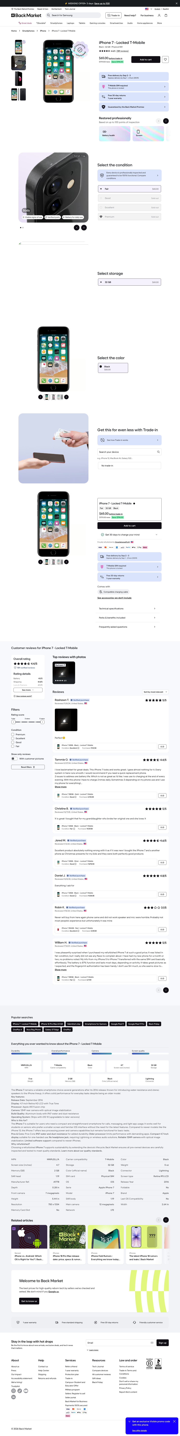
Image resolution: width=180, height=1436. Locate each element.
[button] (80, 50)
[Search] (48, 15)
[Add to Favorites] (165, 59)
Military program (72, 1389)
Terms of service (126, 1366)
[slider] (13, 722)
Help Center (43, 1370)
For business (147, 15)
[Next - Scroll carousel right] (166, 121)
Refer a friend (71, 1366)
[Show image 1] (20, 227)
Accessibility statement (21, 1378)
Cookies (122, 1377)
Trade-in (69, 1378)
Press (13, 1370)
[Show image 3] (60, 397)
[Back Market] (26, 15)
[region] (133, 134)
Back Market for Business (76, 1401)
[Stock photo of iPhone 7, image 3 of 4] (18, 94)
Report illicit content (128, 1392)
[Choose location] (149, 9)
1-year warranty (72, 1370)
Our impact (16, 1374)
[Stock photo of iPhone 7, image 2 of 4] (18, 78)
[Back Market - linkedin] (13, 1397)
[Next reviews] (166, 990)
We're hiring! (16, 1382)
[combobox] (129, 452)
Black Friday (97, 1382)
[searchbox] (75, 15)
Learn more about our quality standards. (81, 1150)
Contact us (43, 1366)
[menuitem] (56, 23)
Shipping (42, 1374)
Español (166, 9)
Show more (61, 786)
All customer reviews (101, 1374)
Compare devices (100, 1370)
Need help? (130, 15)
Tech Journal (98, 1366)
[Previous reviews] (158, 990)
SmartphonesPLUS (122, 542)
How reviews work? (24, 696)
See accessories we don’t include (114, 597)
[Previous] (40, 397)
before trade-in (115, 58)
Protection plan (72, 1374)
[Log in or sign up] (159, 15)
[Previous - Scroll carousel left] (158, 121)
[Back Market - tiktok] (19, 1391)
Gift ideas (96, 1378)
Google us (53, 1291)
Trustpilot (15, 1386)
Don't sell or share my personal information (128, 1382)
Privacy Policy (125, 1388)
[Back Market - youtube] (26, 1391)
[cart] (166, 15)
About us (15, 1366)
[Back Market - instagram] (13, 1391)
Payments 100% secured (76, 1405)
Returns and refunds (47, 1378)
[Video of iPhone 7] (18, 63)
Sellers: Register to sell (75, 1393)
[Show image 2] (22, 227)
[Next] (66, 397)
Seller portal (70, 1397)
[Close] (176, 3)
